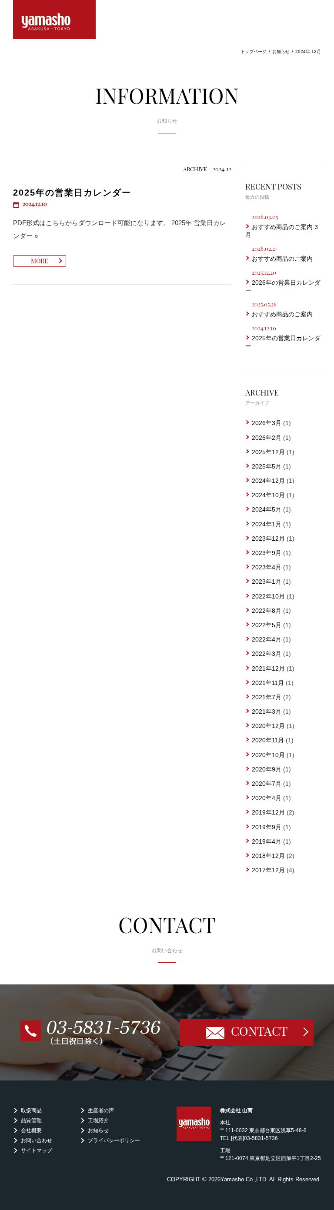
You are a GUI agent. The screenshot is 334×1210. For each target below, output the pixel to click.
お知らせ (281, 51)
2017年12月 (268, 870)
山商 (54, 19)
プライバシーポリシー (114, 1140)
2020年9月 (266, 769)
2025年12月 (268, 452)
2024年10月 (268, 495)
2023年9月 (266, 552)
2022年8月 (266, 610)
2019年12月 (268, 812)
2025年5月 (266, 466)
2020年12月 (268, 725)
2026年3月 (266, 422)
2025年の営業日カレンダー (72, 192)
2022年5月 (266, 625)
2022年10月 (268, 596)
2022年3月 (266, 653)
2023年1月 (266, 581)
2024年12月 (268, 480)
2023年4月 (266, 567)
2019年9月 (266, 827)
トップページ (253, 51)
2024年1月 (266, 524)
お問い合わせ (36, 1140)
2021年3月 (266, 711)
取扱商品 (31, 1110)
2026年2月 (266, 437)
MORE (39, 261)
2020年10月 (268, 754)
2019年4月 (266, 841)
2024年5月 (266, 509)
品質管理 (31, 1120)
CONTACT (259, 1031)
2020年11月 (268, 740)
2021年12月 (268, 668)
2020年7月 (266, 783)
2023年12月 (268, 538)
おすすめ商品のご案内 (282, 258)
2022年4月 (266, 639)
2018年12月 (268, 855)
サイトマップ (36, 1150)
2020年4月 (266, 797)
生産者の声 (101, 1110)
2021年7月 (266, 697)
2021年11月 (268, 682)
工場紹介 (98, 1120)
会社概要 (31, 1130)
